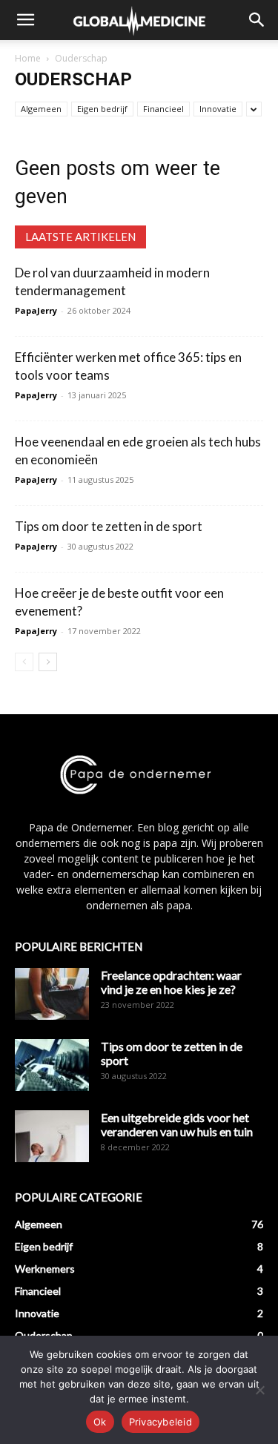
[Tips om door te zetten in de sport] (52, 1065)
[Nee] (259, 1389)
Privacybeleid (160, 1422)
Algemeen (41, 108)
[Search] (257, 20)
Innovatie (217, 108)
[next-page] (48, 662)
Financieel (163, 108)
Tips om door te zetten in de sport (108, 526)
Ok (100, 1422)
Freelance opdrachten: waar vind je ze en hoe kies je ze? (171, 982)
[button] (25, 20)
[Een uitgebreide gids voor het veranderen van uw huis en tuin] (52, 1136)
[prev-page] (24, 662)
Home (28, 58)
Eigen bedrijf (102, 108)
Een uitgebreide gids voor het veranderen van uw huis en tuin (177, 1124)
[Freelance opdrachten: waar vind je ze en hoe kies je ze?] (52, 994)
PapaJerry (36, 310)
